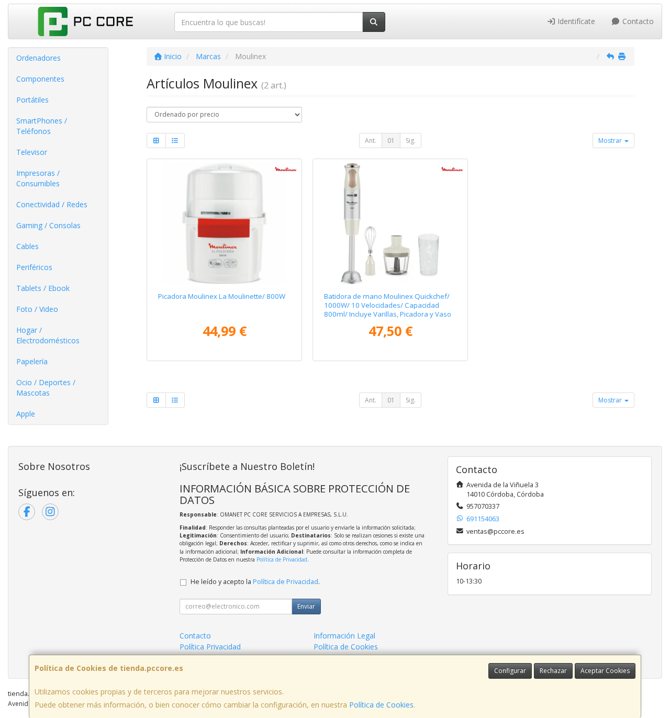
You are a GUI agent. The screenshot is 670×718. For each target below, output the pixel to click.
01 (391, 140)
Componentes (40, 79)
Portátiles (32, 100)
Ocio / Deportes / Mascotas (45, 387)
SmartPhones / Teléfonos (41, 126)
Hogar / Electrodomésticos (48, 335)
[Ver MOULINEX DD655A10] (390, 223)
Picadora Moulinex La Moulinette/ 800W (221, 296)
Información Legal (344, 636)
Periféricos (34, 267)
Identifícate (575, 21)
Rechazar (553, 670)
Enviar (306, 606)
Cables (27, 246)
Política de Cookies (381, 705)
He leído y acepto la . (255, 581)
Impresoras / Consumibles (38, 178)
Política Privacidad (210, 647)
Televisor (31, 152)
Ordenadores (38, 58)
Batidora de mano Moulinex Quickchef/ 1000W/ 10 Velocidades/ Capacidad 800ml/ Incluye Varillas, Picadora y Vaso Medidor (387, 309)
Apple (25, 414)
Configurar (510, 670)
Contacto (637, 21)
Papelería (32, 361)
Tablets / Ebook (43, 288)
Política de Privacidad (281, 559)
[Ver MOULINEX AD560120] (224, 223)
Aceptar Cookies (605, 670)
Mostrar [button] (610, 140)
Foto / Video (37, 309)
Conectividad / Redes (51, 204)
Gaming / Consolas (48, 225)
